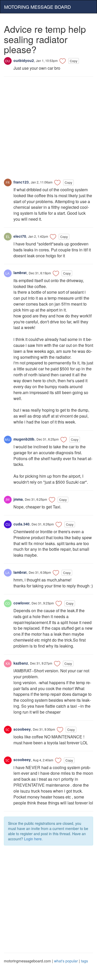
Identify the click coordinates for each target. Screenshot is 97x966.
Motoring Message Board (37, 6)
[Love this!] (62, 61)
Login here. (33, 838)
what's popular (66, 960)
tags (84, 960)
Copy (73, 61)
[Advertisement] (48, 130)
